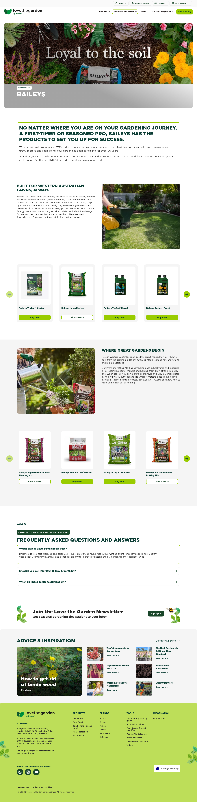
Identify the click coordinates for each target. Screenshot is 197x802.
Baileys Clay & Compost (117, 472)
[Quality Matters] (144, 688)
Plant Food (78, 722)
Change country (170, 768)
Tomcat (103, 726)
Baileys (103, 722)
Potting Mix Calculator (137, 734)
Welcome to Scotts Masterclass (117, 684)
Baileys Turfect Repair (116, 308)
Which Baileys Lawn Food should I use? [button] (43, 548)
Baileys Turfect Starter (31, 308)
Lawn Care (78, 718)
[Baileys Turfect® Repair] (119, 285)
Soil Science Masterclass (162, 667)
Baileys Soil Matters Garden (76, 472)
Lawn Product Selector (137, 741)
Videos (130, 745)
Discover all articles (167, 640)
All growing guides (135, 724)
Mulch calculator (134, 737)
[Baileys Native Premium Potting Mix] (162, 449)
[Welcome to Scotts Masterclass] (95, 688)
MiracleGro (105, 733)
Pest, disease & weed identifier (136, 729)
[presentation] (187, 294)
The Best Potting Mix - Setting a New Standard (168, 651)
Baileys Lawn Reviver (73, 308)
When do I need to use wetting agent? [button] (42, 582)
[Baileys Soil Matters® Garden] (77, 449)
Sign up (154, 613)
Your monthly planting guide (137, 719)
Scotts (103, 718)
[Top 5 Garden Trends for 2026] (95, 671)
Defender (104, 737)
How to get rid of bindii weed (38, 681)
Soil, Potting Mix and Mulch (82, 727)
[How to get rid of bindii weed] (49, 671)
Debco (103, 729)
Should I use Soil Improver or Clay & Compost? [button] (47, 571)
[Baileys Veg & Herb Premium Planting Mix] (35, 449)
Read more (28, 690)
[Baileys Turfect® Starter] (35, 285)
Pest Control (78, 735)
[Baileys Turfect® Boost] (162, 285)
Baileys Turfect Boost (158, 308)
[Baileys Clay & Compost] (119, 449)
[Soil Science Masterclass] (144, 671)
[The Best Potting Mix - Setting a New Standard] (144, 654)
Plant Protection (80, 731)
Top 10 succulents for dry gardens (118, 650)
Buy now (40, 318)
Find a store (77, 317)
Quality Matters (164, 682)
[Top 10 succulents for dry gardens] (95, 654)
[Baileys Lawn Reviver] (77, 285)
